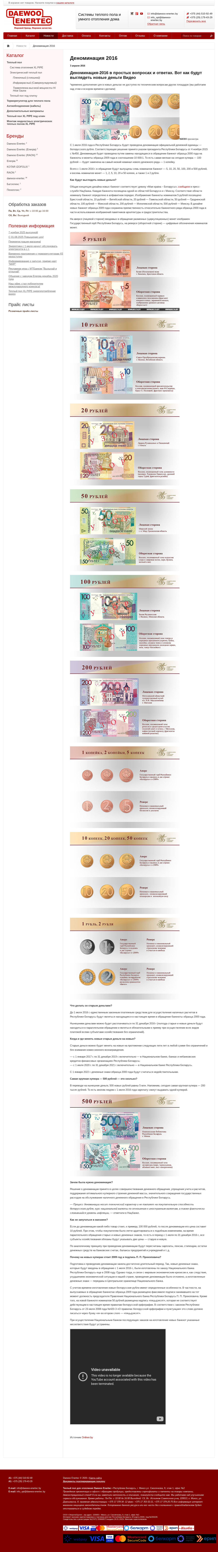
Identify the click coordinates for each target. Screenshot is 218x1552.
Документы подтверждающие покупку (84, 1481)
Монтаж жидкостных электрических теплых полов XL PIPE (29, 122)
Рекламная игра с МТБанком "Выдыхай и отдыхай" (33, 270)
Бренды (15, 136)
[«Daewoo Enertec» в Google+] (136, 13)
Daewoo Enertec (17, 143)
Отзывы (140, 35)
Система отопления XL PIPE (26, 67)
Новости (48, 35)
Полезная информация (31, 225)
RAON (11, 172)
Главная (12, 35)
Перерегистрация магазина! (25, 241)
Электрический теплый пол (26, 72)
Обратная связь (156, 23)
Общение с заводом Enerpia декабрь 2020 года (33, 277)
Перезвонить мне (196, 21)
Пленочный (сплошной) (26, 77)
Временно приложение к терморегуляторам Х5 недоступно (36, 255)
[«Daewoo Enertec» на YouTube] (141, 13)
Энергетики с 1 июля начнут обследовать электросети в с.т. (33, 247)
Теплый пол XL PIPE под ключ (26, 116)
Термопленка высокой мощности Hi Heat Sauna (34, 89)
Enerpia (12, 161)
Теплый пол (14, 62)
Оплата (86, 35)
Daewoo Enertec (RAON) (22, 155)
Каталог (30, 35)
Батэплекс (14, 184)
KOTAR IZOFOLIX (18, 166)
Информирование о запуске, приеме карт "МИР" (33, 262)
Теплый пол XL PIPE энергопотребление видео (32, 292)
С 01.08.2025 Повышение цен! (26, 237)
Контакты (104, 35)
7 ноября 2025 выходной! (23, 232)
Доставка (67, 35)
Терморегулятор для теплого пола (28, 100)
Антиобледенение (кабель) (24, 105)
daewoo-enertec (17, 178)
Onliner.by (87, 1437)
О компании (160, 35)
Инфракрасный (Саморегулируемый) (35, 82)
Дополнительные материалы (25, 111)
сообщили (184, 186)
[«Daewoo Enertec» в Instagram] (132, 13)
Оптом (123, 35)
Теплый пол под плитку (23, 95)
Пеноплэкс (14, 189)
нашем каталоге (65, 3)
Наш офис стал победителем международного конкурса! (26, 285)
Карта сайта (95, 1478)
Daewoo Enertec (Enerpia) (22, 149)
